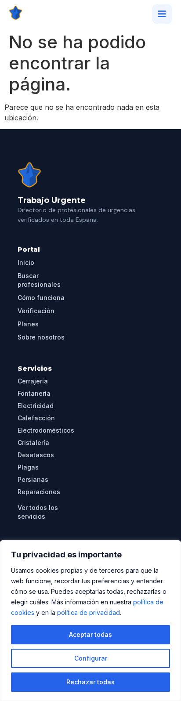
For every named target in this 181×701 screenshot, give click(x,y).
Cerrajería (33, 381)
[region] (90, 620)
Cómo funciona (41, 297)
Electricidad (36, 405)
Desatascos (36, 455)
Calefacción (36, 418)
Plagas (28, 467)
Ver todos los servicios (38, 512)
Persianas (33, 479)
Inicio (26, 262)
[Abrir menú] (162, 14)
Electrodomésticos (46, 430)
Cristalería (33, 442)
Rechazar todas (90, 682)
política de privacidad (88, 612)
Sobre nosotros (41, 337)
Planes (28, 324)
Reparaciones (39, 491)
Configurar (90, 658)
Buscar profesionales (39, 280)
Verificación (36, 310)
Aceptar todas (90, 634)
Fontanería (34, 393)
